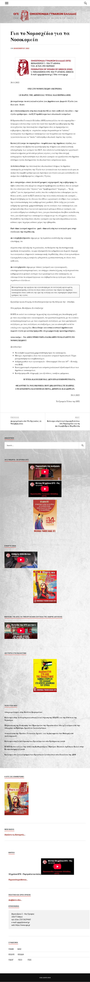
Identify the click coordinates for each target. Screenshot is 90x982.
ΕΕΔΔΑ (21, 954)
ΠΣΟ (20, 960)
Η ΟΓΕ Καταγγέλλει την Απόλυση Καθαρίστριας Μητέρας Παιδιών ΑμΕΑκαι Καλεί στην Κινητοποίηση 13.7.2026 (44, 747)
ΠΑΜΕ (11, 949)
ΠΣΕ (29, 960)
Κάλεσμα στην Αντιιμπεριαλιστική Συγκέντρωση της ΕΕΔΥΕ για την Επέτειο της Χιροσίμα (40, 718)
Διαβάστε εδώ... (15, 900)
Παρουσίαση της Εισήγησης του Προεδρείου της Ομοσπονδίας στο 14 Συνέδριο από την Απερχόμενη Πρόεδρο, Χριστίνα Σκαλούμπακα (42, 726)
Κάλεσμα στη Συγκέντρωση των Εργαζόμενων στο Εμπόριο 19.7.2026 (34, 741)
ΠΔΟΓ (11, 960)
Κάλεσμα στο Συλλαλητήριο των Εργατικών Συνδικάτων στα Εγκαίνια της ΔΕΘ (40, 754)
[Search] (83, 3)
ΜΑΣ (19, 949)
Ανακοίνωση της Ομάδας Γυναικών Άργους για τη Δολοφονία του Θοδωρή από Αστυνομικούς (38, 734)
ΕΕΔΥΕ (11, 954)
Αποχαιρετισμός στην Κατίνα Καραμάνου (23, 712)
